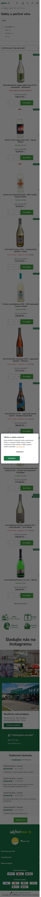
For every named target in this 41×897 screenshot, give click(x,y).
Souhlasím (11, 458)
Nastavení (19, 452)
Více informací (20, 447)
